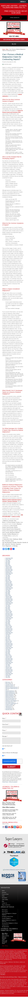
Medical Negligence (9, 695)
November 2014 (9, 671)
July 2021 (7, 575)
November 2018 (9, 615)
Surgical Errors (8, 705)
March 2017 (8, 640)
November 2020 (9, 585)
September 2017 (9, 632)
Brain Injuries (8, 683)
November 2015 (9, 659)
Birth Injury (7, 682)
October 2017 (8, 631)
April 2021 (7, 579)
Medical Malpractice (9, 692)
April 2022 (7, 564)
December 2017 (9, 628)
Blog (7, 49)
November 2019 (9, 600)
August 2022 (8, 559)
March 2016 (8, 654)
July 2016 (7, 649)
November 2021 (9, 570)
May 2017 (7, 637)
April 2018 (7, 623)
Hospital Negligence (9, 690)
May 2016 (7, 652)
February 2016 (8, 656)
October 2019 (8, 601)
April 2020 (7, 594)
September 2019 (9, 602)
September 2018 (9, 617)
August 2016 (8, 648)
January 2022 (8, 568)
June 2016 (7, 651)
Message (5, 736)
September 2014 (9, 673)
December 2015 (9, 658)
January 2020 (8, 597)
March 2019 (8, 610)
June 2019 (7, 606)
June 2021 (7, 576)
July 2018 (7, 620)
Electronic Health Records (11, 688)
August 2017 (8, 633)
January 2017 (8, 642)
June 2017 (7, 636)
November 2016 (9, 645)
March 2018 (8, 625)
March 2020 (8, 595)
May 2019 (7, 607)
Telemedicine (8, 707)
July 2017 (7, 635)
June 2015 (7, 666)
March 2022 (8, 565)
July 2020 (7, 590)
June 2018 (7, 621)
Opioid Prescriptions (10, 699)
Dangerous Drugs (9, 685)
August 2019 (8, 604)
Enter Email (5, 724)
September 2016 (9, 647)
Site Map (3, 974)
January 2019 (8, 612)
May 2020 (7, 592)
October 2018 (8, 616)
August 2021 (8, 574)
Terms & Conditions (13, 782)
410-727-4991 (14, 36)
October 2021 (8, 571)
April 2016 (7, 653)
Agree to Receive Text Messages (10, 752)
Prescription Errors (9, 702)
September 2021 (9, 573)
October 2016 (8, 646)
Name (4, 718)
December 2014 (9, 669)
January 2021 (8, 582)
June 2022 (7, 561)
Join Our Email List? (7, 745)
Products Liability (9, 704)
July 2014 (7, 676)
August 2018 (8, 618)
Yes (4, 748)
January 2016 (8, 657)
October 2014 (8, 672)
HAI (6, 689)
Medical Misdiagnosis (10, 693)
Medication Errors (9, 697)
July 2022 (7, 560)
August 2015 (8, 663)
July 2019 (7, 605)
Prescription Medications (11, 703)
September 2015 (9, 662)
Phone (4, 730)
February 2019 (8, 611)
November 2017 (9, 630)
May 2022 (7, 563)
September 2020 (9, 587)
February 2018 (8, 626)
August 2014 (8, 674)
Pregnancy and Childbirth (11, 700)
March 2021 (8, 580)
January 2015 (8, 668)
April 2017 (7, 638)
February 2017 (8, 641)
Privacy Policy (5, 782)
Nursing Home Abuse (10, 698)
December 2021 (9, 569)
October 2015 (8, 661)
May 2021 (7, 577)
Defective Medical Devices (11, 687)
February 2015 (8, 667)
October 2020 (8, 586)
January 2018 (8, 627)
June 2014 (7, 677)
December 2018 (9, 613)
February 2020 (8, 596)
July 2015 (7, 664)
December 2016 (9, 643)
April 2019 (7, 609)
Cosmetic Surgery (9, 684)
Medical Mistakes (9, 694)
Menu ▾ (23, 1)
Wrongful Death (8, 709)
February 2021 (8, 581)
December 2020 (9, 584)
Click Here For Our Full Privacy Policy (8, 977)
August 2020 (8, 589)
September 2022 (9, 558)
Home (3, 49)
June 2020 (7, 591)
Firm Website (14, 17)
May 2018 (7, 622)
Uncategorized (8, 708)
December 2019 (9, 599)
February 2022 (8, 566)
